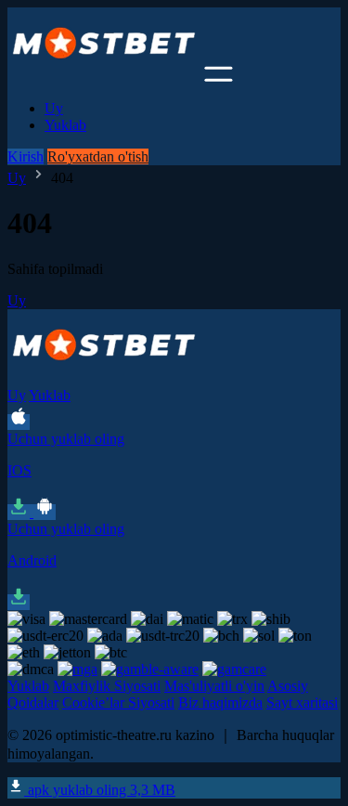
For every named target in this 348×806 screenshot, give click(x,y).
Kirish (25, 156)
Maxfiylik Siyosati (107, 686)
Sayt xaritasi (302, 702)
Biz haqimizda (220, 702)
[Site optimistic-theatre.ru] (103, 76)
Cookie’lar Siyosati (118, 702)
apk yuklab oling (99, 790)
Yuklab (65, 125)
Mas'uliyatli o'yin (214, 686)
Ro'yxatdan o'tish (97, 156)
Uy (54, 108)
